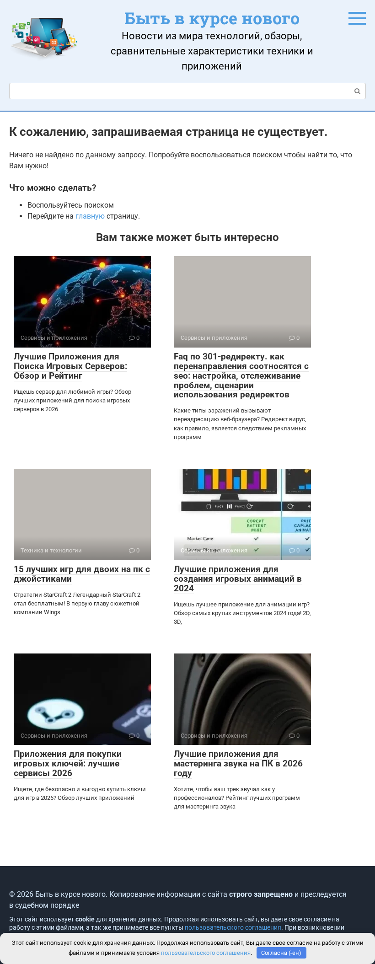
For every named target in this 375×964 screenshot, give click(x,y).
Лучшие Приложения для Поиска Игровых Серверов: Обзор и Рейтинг (70, 366)
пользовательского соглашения (233, 928)
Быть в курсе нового (212, 18)
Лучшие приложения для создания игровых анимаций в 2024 (238, 579)
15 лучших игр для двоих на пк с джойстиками (82, 574)
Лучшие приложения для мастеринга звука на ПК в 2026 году (238, 763)
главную (90, 216)
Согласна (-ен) (281, 952)
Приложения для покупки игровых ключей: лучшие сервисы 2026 (68, 763)
